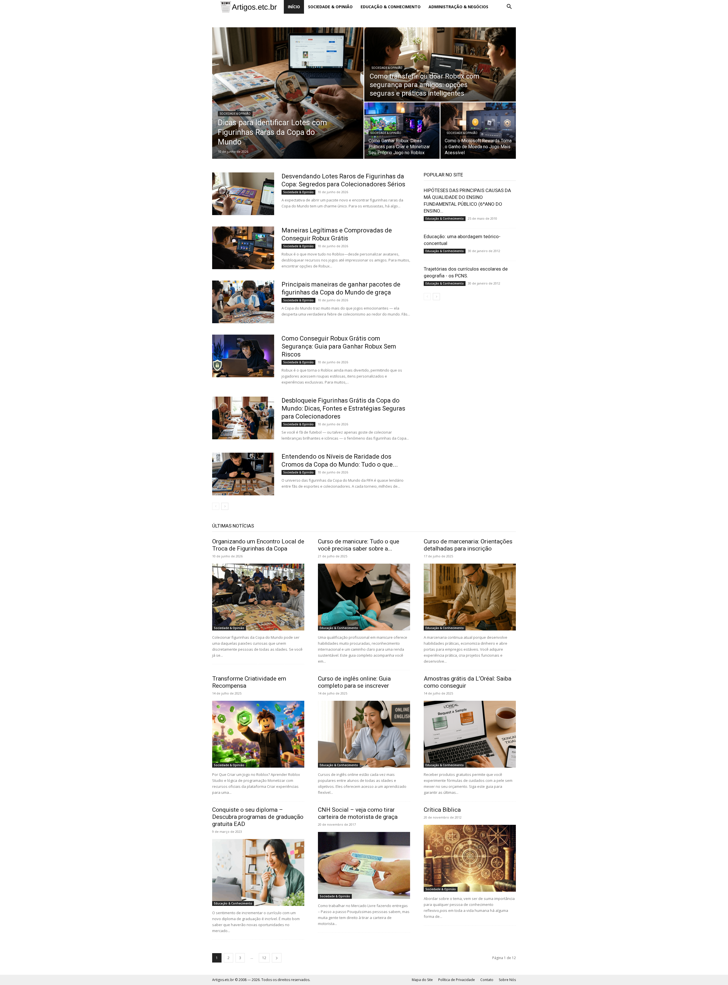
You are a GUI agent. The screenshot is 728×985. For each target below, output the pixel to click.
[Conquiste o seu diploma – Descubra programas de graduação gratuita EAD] (258, 872)
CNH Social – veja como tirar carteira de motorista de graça (358, 813)
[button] (509, 7)
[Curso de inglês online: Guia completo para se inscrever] (364, 734)
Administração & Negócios (458, 6)
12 (264, 957)
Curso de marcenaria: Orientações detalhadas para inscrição (468, 545)
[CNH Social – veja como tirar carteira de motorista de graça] (364, 865)
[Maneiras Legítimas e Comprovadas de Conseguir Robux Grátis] (243, 247)
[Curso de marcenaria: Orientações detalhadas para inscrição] (470, 597)
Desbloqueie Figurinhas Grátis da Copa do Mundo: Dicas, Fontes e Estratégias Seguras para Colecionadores (343, 408)
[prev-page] (215, 506)
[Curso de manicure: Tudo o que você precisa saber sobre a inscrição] (364, 597)
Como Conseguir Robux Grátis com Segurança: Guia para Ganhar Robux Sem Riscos (339, 346)
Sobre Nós (507, 979)
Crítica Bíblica (442, 809)
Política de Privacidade (456, 979)
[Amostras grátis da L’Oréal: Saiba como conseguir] (470, 734)
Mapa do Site (422, 979)
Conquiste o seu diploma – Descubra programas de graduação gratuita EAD (257, 816)
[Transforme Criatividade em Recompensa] (258, 734)
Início (294, 6)
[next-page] (224, 506)
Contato (486, 979)
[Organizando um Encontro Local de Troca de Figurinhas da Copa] (258, 597)
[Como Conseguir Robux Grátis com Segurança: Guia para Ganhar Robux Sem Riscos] (243, 356)
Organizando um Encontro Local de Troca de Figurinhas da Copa (258, 545)
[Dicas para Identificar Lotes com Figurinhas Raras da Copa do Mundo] (287, 93)
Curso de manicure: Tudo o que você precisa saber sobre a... (358, 545)
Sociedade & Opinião (330, 6)
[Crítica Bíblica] (470, 858)
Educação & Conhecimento (391, 6)
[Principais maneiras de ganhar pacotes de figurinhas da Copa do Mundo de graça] (243, 302)
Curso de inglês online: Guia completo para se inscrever (354, 682)
